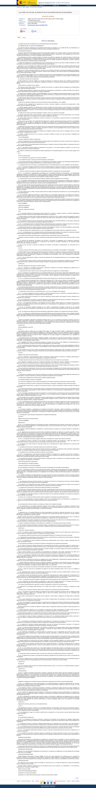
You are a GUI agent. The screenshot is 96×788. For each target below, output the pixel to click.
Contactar (18, 781)
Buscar (27, 7)
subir (77, 778)
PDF (24, 31)
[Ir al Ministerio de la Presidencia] (27, 2)
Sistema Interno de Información (60, 781)
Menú (68, 5)
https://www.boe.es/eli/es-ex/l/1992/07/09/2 (37, 25)
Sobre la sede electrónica (26, 781)
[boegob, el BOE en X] (45, 783)
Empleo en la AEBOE (75, 781)
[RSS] (41, 783)
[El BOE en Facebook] (48, 783)
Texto (19, 37)
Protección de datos (49, 781)
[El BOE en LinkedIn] (51, 783)
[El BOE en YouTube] (55, 783)
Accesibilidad (42, 781)
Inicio (24, 7)
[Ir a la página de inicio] (53, 3)
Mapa (33, 781)
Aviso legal (37, 781)
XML (35, 31)
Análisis (24, 37)
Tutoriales (68, 781)
